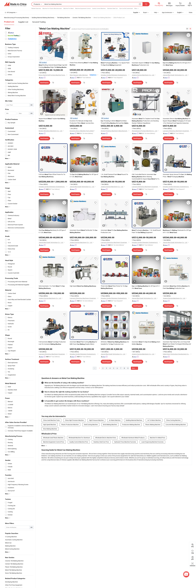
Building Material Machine (134, 420)
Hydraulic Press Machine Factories (125, 442)
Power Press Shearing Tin (84, 64)
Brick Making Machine (110, 424)
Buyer (145, 12)
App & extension (167, 12)
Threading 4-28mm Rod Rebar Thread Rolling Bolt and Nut (115, 122)
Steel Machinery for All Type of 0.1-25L (52, 231)
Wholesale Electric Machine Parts (105, 438)
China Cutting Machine (173, 420)
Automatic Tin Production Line (114, 231)
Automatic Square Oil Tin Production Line (145, 64)
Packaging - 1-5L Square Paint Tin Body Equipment (115, 64)
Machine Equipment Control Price (53, 442)
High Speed (83, 286)
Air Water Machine (114, 420)
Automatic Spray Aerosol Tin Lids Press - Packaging (177, 175)
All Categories (11, 12)
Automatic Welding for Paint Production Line (176, 287)
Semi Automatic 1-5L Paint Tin (52, 287)
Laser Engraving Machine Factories (152, 442)
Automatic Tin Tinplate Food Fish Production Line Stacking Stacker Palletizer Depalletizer (146, 121)
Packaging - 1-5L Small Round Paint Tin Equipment (146, 231)
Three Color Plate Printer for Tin (114, 287)
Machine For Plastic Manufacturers (52, 8)
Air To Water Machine (154, 420)
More (43, 445)
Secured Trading (39, 22)
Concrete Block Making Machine (176, 424)
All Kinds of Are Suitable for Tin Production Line (115, 343)
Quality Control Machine (99, 8)
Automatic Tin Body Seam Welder (146, 343)
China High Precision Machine (74, 420)
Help (155, 12)
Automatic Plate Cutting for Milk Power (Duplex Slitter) (83, 343)
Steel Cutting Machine (91, 424)
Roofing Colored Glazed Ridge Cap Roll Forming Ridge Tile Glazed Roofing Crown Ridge (53, 66)
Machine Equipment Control (83, 8)
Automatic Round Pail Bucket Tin (83, 231)
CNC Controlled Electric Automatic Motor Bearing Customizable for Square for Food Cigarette (146, 176)
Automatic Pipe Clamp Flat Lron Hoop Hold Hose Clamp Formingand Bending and (177, 344)
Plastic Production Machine (70, 424)
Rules (190, 12)
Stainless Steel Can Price (101, 442)
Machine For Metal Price (157, 438)
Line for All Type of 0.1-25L (146, 287)
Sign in (190, 5)
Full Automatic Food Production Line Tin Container (52, 343)
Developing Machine (11, 582)
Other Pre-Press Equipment (13, 585)
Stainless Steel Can (112, 8)
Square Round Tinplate (52, 120)
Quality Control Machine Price (78, 442)
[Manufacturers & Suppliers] (15, 4)
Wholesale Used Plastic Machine (53, 438)
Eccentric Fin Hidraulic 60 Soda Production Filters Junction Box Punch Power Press (82, 122)
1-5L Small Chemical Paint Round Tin (114, 175)
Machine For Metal (68, 8)
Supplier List (23, 22)
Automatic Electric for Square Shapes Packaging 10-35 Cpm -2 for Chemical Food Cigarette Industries (177, 121)
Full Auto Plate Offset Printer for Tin (52, 175)
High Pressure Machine (96, 420)
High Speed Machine (49, 424)
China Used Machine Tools (51, 420)
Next (133, 368)
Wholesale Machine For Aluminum (79, 438)
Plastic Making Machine (152, 424)
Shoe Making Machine (50, 429)
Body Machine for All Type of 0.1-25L (177, 64)
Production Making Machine (131, 424)
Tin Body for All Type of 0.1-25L (84, 175)
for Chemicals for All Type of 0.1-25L (177, 231)
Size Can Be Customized (126, 8)
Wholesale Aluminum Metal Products (133, 438)
